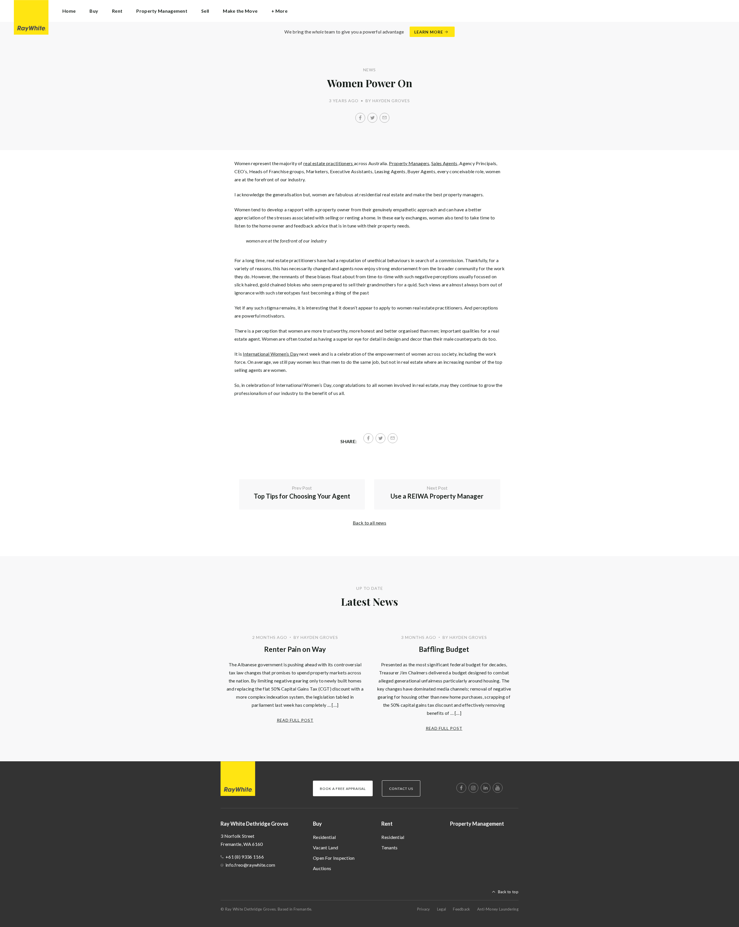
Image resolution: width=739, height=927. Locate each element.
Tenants (389, 847)
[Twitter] (372, 118)
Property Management (161, 11)
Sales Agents (444, 163)
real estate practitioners (328, 163)
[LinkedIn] (485, 788)
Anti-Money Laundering (497, 909)
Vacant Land (325, 847)
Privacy (423, 909)
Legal (441, 909)
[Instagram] (473, 788)
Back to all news (369, 522)
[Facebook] (360, 118)
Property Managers (409, 163)
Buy (317, 823)
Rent (387, 823)
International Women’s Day (270, 354)
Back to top (508, 891)
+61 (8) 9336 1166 (244, 856)
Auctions (322, 868)
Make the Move (240, 11)
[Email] (384, 118)
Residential (324, 837)
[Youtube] (498, 788)
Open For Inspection (334, 858)
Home (69, 11)
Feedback (461, 909)
